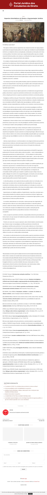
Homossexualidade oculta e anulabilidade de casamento (18, 388)
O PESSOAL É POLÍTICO (13, 442)
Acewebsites (27, 481)
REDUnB (21, 20)
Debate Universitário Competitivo (12, 394)
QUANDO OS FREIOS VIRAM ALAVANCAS (34, 442)
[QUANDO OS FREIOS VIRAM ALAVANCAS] (34, 434)
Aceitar (30, 493)
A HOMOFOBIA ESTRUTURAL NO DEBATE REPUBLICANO (18, 396)
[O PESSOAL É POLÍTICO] (13, 434)
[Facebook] (38, 10)
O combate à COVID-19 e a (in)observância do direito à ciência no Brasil (21, 386)
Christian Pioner (36, 481)
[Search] (41, 10)
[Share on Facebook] (27, 405)
